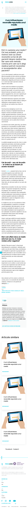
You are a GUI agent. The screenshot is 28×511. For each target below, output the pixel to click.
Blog (2, 490)
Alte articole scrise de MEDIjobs (11, 326)
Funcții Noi (3, 497)
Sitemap (9, 506)
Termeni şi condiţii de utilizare (14, 506)
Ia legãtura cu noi (6, 503)
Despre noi (4, 479)
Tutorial (3, 495)
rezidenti (8, 292)
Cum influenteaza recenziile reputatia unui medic (12, 364)
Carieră (4, 287)
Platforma (4, 492)
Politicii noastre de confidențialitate (19, 13)
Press (3, 482)
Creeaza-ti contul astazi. (13, 320)
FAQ (2, 484)
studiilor (8, 171)
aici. (8, 283)
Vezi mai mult (5, 371)
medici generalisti (15, 290)
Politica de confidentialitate (23, 506)
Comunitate (5, 486)
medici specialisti (6, 290)
